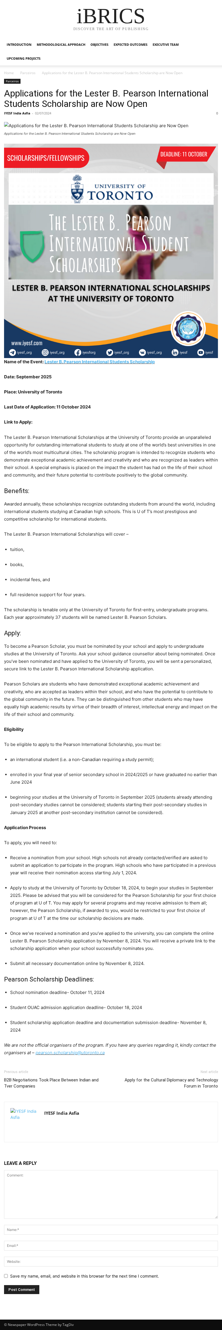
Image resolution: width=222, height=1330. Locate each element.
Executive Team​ (166, 44)
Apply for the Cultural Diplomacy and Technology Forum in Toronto (171, 1083)
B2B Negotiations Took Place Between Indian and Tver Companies (51, 1083)
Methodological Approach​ (61, 44)
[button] (211, 45)
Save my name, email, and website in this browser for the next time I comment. (84, 1276)
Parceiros (28, 72)
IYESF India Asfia (17, 113)
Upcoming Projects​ (23, 58)
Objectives (99, 44)
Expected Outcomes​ (130, 44)
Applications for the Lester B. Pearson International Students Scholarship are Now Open (106, 98)
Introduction (19, 44)
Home (9, 72)
